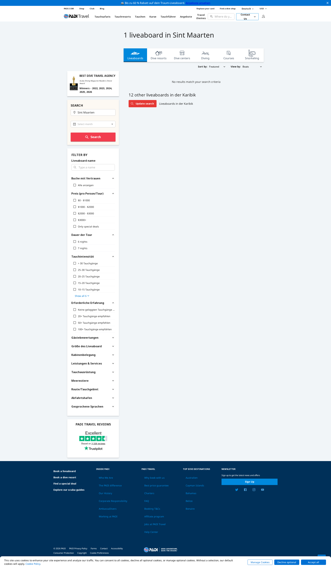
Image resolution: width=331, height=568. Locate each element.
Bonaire (190, 509)
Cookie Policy (33, 563)
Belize (189, 501)
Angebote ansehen (198, 3)
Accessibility (117, 548)
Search (96, 137)
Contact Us (245, 16)
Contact (104, 548)
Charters (149, 493)
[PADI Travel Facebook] (245, 490)
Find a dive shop (227, 8)
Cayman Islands (195, 485)
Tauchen (140, 16)
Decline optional (286, 562)
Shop (81, 8)
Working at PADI (108, 516)
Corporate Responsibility (113, 501)
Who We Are (106, 478)
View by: (236, 66)
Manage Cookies (260, 562)
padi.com (69, 8)
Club (92, 8)
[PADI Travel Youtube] (262, 490)
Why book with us (154, 478)
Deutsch (246, 8)
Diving (205, 58)
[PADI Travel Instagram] (254, 490)
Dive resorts (159, 58)
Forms (94, 548)
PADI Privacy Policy (78, 548)
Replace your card (205, 8)
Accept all (313, 562)
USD (262, 8)
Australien (192, 478)
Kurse (152, 16)
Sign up (249, 481)
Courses (228, 58)
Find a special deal (64, 483)
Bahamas (191, 493)
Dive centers (182, 58)
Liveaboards (135, 58)
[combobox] (224, 17)
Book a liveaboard (64, 471)
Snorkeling (252, 58)
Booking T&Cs (152, 509)
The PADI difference (110, 485)
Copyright (82, 552)
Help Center (151, 532)
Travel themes (201, 16)
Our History (105, 493)
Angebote (186, 16)
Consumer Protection (63, 552)
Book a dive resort (64, 477)
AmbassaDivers (108, 509)
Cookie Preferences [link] (99, 552)
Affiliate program (154, 516)
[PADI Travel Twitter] (236, 490)
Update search (145, 103)
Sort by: (202, 66)
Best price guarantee (156, 485)
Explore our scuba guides (68, 489)
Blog (102, 8)
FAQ (146, 501)
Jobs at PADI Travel (155, 524)
